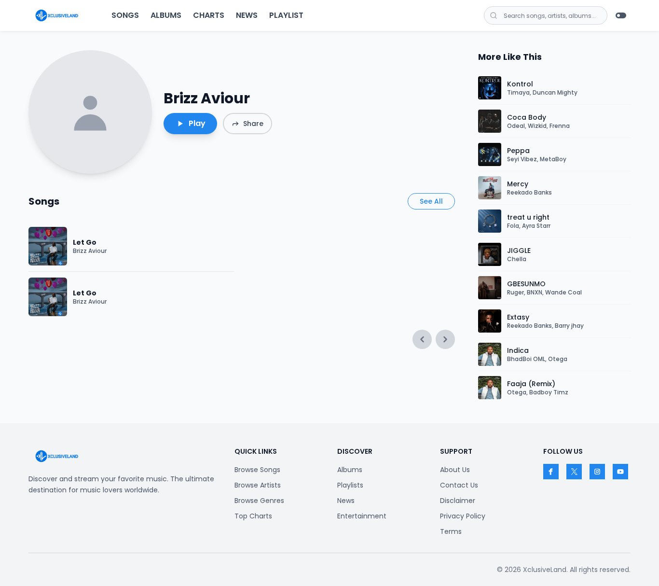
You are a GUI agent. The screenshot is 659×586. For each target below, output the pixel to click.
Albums (166, 15)
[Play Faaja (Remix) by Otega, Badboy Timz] (489, 387)
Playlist (286, 15)
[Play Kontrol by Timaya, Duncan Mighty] (489, 88)
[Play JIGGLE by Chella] (489, 254)
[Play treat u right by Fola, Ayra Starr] (489, 221)
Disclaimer (457, 500)
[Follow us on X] (574, 471)
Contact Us (459, 485)
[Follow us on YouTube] (620, 471)
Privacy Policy (462, 516)
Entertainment (361, 516)
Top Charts (253, 516)
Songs (125, 15)
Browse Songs (257, 469)
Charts (208, 15)
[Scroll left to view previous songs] (422, 339)
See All (431, 201)
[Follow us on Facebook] (551, 471)
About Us (455, 469)
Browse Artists (257, 485)
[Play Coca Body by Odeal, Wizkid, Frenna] (489, 121)
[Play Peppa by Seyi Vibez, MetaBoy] (489, 154)
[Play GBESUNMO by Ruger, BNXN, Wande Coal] (489, 288)
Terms (451, 531)
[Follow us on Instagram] (597, 471)
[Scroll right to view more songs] (445, 339)
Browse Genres (259, 500)
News (247, 15)
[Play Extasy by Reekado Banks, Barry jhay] (489, 321)
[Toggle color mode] (621, 15)
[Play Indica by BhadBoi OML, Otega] (489, 354)
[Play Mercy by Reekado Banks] (489, 188)
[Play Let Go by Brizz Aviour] (47, 246)
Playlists (350, 485)
